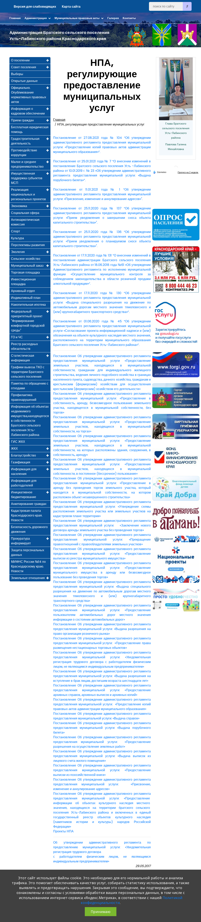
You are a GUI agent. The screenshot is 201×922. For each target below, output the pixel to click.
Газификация (20, 462)
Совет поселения (23, 67)
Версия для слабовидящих (35, 6)
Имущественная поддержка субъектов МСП (26, 178)
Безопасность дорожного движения (29, 529)
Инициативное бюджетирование (23, 494)
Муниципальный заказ (27, 265)
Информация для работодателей (24, 483)
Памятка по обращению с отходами (29, 385)
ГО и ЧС (17, 337)
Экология (18, 252)
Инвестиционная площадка (23, 281)
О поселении (20, 60)
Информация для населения (24, 471)
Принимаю (101, 911)
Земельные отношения (28, 578)
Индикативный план (25, 298)
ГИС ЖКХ (18, 441)
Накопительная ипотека (28, 304)
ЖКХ (14, 448)
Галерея (113, 18)
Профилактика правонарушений (23, 397)
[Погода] (159, 172)
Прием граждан (22, 120)
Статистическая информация (22, 358)
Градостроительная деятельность (25, 141)
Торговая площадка (25, 272)
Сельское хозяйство (25, 258)
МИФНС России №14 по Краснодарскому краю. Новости (28, 566)
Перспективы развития (28, 245)
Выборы (17, 74)
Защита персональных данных (27, 552)
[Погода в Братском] (176, 167)
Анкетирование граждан (28, 504)
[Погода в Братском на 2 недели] (188, 172)
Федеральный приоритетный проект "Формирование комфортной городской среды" (28, 321)
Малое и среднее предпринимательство (27, 164)
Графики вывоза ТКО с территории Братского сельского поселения (27, 372)
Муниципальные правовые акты (77, 18)
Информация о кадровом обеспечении (28, 111)
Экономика (19, 206)
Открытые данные (24, 81)
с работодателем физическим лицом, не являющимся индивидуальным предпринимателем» (102, 859)
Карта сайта (71, 6)
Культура (17, 238)
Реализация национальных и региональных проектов (28, 194)
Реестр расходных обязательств (24, 346)
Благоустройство (23, 455)
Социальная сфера (25, 213)
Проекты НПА (63, 831)
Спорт (15, 231)
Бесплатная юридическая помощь (29, 129)
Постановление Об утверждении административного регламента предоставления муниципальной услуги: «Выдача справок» (102, 716)
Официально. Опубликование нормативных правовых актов (28, 94)
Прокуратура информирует (21, 541)
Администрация (36, 18)
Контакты (129, 18)
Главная (15, 18)
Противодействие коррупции (24, 152)
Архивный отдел (23, 291)
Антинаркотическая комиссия (25, 222)
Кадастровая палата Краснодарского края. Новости (26, 515)
